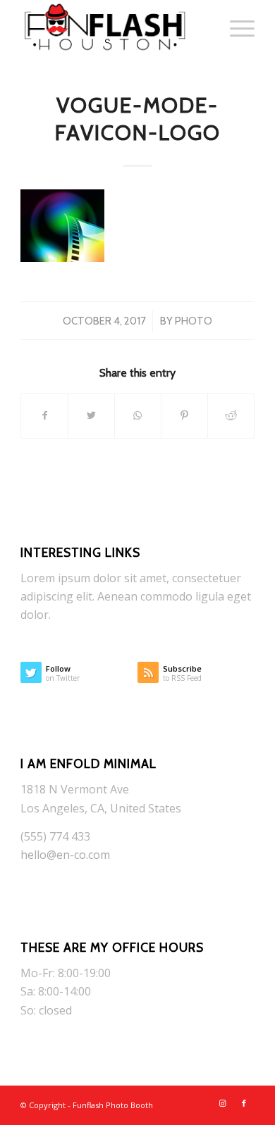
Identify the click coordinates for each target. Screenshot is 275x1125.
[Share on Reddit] (231, 415)
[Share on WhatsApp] (138, 415)
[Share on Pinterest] (184, 415)
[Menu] (235, 28)
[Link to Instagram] (222, 1103)
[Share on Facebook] (44, 415)
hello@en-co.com (65, 854)
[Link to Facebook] (244, 1103)
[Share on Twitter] (91, 415)
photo (193, 321)
